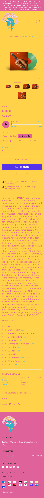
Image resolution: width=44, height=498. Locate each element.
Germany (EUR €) (9, 492)
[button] (36, 22)
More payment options (22, 173)
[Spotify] (14, 467)
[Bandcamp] (3, 467)
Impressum (20, 445)
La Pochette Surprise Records (18, 473)
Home (12, 37)
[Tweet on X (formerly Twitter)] (14, 404)
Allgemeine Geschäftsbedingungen (23, 442)
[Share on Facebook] (10, 404)
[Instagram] (11, 467)
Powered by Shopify (7, 476)
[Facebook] (7, 467)
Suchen (5, 442)
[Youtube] (18, 467)
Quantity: (6, 147)
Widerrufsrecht (8, 445)
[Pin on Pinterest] (19, 404)
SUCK (18, 37)
